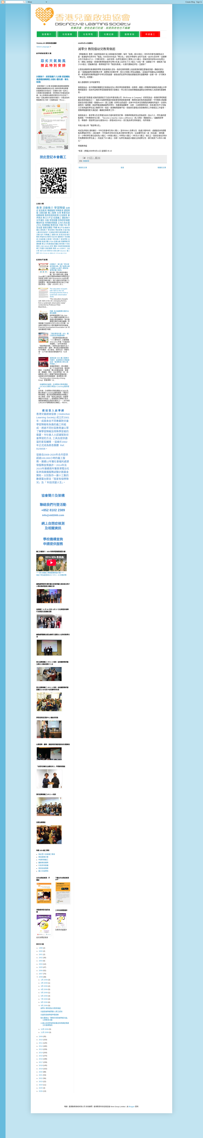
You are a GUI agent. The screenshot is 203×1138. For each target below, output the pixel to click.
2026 (41, 1091)
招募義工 (57, 218)
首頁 (122, 168)
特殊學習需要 (64, 220)
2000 (41, 951)
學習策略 (58, 230)
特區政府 (102, 54)
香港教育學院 (96, 69)
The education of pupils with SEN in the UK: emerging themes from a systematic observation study (59, 293)
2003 (41, 961)
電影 (55, 246)
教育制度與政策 (52, 215)
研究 (51, 246)
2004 (41, 964)
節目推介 (56, 239)
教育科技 (54, 225)
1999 (41, 948)
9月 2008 (44, 1006)
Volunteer (63, 251)
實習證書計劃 (43, 857)
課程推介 (43, 230)
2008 (41, 977)
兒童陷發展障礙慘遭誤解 (49, 1015)
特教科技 (50, 251)
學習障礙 (59, 207)
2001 (41, 954)
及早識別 (40, 220)
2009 (41, 1037)
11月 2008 (45, 1032)
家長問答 (64, 239)
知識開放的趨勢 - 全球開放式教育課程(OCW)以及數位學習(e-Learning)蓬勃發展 (53, 386)
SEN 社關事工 (61, 248)
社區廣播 (42, 239)
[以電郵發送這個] (88, 158)
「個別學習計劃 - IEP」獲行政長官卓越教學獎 (59, 335)
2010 (41, 1040)
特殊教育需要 (51, 223)
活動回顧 (43, 213)
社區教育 (63, 215)
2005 (41, 967)
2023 (41, 1082)
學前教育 (51, 230)
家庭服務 (48, 248)
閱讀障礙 (64, 242)
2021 (41, 1075)
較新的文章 (83, 168)
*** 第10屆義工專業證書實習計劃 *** (50, 573)
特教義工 (47, 235)
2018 (41, 1065)
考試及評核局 (83, 131)
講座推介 (66, 218)
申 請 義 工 (150, 34)
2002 (41, 958)
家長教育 (43, 210)
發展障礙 (46, 225)
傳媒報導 (51, 210)
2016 (41, 1059)
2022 (41, 1078)
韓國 (141, 87)
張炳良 (108, 69)
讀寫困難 (62, 232)
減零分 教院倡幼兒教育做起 (50, 1008)
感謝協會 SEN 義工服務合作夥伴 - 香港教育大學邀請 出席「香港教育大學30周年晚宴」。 (59, 361)
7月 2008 (44, 999)
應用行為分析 (52, 237)
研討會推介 (44, 232)
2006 (41, 971)
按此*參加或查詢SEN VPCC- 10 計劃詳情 (51, 575)
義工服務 (52, 213)
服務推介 (61, 237)
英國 (54, 248)
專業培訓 (66, 213)
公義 (38, 232)
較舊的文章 (162, 168)
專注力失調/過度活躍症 (50, 244)
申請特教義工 (43, 860)
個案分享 (52, 253)
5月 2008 (44, 993)
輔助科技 (40, 223)
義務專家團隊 (43, 863)
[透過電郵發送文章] (84, 158)
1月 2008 (44, 980)
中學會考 (133, 57)
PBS (65, 225)
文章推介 (49, 239)
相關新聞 (86, 161)
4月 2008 (44, 989)
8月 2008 (44, 1002)
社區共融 (66, 230)
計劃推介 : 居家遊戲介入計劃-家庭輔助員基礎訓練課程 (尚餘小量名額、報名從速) (53, 79)
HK (41, 253)
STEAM (44, 253)
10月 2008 (45, 1029)
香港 (39, 207)
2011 (41, 1043)
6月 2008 (44, 996)
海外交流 (43, 251)
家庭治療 (56, 251)
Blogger (132, 1107)
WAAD (46, 246)
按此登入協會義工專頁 (46, 854)
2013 (41, 1049)
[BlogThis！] (91, 158)
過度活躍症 (48, 227)
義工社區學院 (43, 871)
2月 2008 (44, 983)
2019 (41, 1069)
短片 (42, 235)
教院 (159, 100)
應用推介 (62, 244)
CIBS (42, 246)
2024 (41, 1085)
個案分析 (55, 235)
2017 (41, 1062)
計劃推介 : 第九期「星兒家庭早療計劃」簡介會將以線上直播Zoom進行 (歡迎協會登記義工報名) (60, 267)
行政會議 (89, 97)
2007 (41, 974)
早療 (55, 227)
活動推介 (48, 207)
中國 (61, 225)
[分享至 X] (93, 158)
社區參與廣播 (63, 246)
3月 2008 (44, 986)
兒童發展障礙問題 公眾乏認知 (51, 1012)
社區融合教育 (54, 232)
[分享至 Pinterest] (99, 158)
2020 (41, 1072)
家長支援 (62, 235)
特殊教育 (59, 210)
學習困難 (53, 220)
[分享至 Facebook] (96, 158)
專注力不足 (48, 218)
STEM (51, 242)
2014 (41, 1053)
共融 (47, 220)
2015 (41, 1056)
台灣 (59, 213)
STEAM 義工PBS (61, 253)
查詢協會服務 (43, 868)
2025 (41, 1088)
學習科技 (43, 237)
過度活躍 (45, 242)
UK (48, 253)
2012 (41, 1046)
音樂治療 (57, 242)
